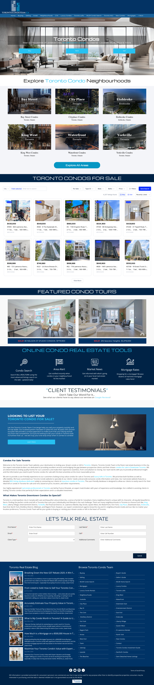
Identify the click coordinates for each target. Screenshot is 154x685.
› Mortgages (83, 586)
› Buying (82, 573)
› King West (119, 595)
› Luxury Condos (121, 586)
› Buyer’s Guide (120, 573)
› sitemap (82, 648)
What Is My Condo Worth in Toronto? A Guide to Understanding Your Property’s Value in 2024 (50, 618)
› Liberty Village (120, 621)
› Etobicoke (119, 617)
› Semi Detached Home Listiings (126, 656)
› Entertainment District (123, 608)
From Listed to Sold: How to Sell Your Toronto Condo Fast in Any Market (50, 587)
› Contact (118, 643)
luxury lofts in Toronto (103, 476)
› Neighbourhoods (85, 595)
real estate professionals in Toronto (36, 488)
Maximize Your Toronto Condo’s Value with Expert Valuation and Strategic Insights (50, 648)
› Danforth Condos (121, 652)
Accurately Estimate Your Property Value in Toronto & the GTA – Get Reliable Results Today (50, 603)
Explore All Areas (77, 165)
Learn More (31, 442)
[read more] (70, 583)
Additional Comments (87, 540)
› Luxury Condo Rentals (87, 591)
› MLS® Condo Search (86, 582)
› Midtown (82, 626)
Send (139, 555)
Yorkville (41, 504)
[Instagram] (79, 670)
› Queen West (120, 626)
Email (10, 533)
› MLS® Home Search (122, 582)
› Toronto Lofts (120, 591)
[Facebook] (70, 670)
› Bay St (81, 608)
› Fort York (82, 621)
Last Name (83, 527)
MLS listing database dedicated (22, 481)
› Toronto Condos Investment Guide (127, 648)
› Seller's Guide (120, 577)
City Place (123, 504)
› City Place (83, 604)
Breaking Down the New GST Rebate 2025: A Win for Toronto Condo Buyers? (50, 572)
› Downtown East (121, 604)
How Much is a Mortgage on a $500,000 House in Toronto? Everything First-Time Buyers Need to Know (50, 633)
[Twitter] (83, 670)
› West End (82, 639)
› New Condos (120, 639)
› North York (119, 634)
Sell (124, 51)
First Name (12, 527)
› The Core (82, 613)
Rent (77, 51)
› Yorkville (82, 599)
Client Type (12, 540)
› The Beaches (84, 656)
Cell (81, 533)
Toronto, (87, 465)
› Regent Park (83, 630)
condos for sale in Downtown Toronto (131, 467)
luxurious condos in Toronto (73, 481)
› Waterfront (119, 599)
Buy (29, 51)
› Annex (81, 634)
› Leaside (82, 652)
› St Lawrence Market (122, 630)
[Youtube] (74, 670)
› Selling (82, 577)
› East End (118, 613)
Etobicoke (145, 504)
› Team (81, 643)
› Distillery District (85, 617)
